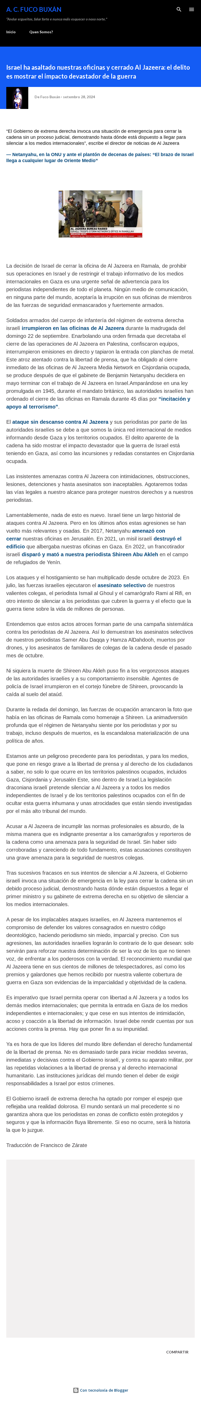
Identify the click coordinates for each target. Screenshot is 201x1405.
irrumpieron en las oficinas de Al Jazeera (73, 328)
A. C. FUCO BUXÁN (34, 9)
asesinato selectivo (121, 585)
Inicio (11, 32)
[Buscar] (179, 9)
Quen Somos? (41, 32)
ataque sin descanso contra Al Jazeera (60, 422)
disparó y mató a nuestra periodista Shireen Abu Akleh (90, 554)
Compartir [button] (177, 1352)
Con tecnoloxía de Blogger (103, 1390)
